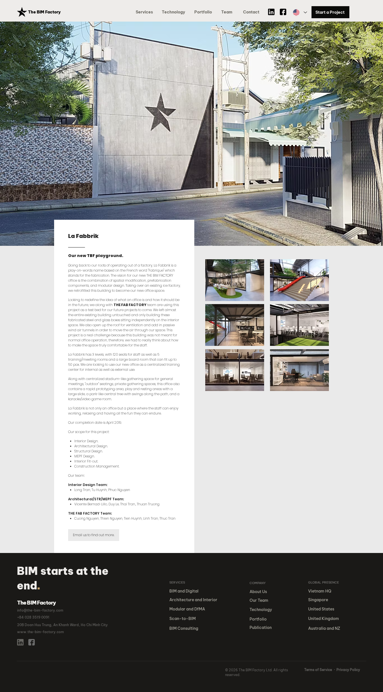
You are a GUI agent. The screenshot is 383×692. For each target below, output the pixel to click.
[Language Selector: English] (299, 12)
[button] (204, 12)
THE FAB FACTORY (130, 304)
